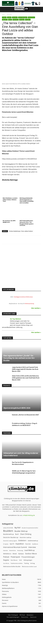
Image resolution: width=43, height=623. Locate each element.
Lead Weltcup (29, 550)
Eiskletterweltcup (33, 541)
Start (3, 14)
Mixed (15, 554)
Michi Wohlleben (23, 17)
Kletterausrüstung (29, 303)
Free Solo (28, 544)
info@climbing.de (29, 515)
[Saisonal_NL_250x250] (21, 267)
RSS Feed (22, 615)
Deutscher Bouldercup (10, 537)
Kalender (5, 550)
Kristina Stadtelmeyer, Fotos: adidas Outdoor (21, 231)
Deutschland (31, 17)
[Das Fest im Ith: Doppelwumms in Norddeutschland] (6, 464)
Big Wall (17, 528)
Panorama (15, 19)
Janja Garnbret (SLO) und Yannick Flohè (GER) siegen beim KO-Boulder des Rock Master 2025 (25, 369)
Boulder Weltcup (21, 531)
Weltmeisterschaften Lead (29, 566)
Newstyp (9, 14)
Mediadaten (30, 615)
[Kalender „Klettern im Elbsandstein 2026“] (6, 417)
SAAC (20, 560)
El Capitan (5, 544)
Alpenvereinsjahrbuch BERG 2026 (16, 408)
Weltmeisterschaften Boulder (11, 566)
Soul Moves (6, 563)
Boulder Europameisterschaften (30, 528)
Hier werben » (36, 308)
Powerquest (15, 557)
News (10, 19)
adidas (9, 17)
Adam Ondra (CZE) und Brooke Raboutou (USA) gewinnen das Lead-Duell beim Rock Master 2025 (25, 378)
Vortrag (32, 563)
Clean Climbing (25, 534)
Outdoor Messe (31, 554)
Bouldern (8, 531)
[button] (3, 9)
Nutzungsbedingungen (13, 617)
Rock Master (14, 560)
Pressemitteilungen (28, 557)
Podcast (6, 557)
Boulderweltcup (8, 534)
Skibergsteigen (28, 560)
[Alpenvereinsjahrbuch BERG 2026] (21, 400)
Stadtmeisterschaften (17, 563)
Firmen (4, 17)
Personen (14, 17)
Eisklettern (22, 541)
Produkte (28, 19)
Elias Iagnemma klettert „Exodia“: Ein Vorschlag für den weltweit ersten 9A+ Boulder (19, 358)
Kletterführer (12, 550)
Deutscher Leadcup (25, 537)
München (5, 19)
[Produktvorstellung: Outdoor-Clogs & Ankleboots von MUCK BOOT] (6, 425)
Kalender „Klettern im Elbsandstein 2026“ (25, 415)
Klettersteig (20, 550)
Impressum (33, 617)
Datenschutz (24, 617)
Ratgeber (6, 560)
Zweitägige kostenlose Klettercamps (23, 297)
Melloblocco (7, 554)
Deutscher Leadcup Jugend (10, 540)
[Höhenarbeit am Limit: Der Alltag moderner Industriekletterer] (21, 448)
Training (26, 563)
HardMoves (35, 544)
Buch (17, 534)
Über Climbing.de (13, 615)
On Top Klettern (15, 319)
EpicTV (12, 544)
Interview (32, 547)
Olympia (21, 554)
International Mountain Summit (15, 547)
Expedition (20, 544)
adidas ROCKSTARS (8, 528)
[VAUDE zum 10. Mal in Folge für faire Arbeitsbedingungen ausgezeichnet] (6, 473)
